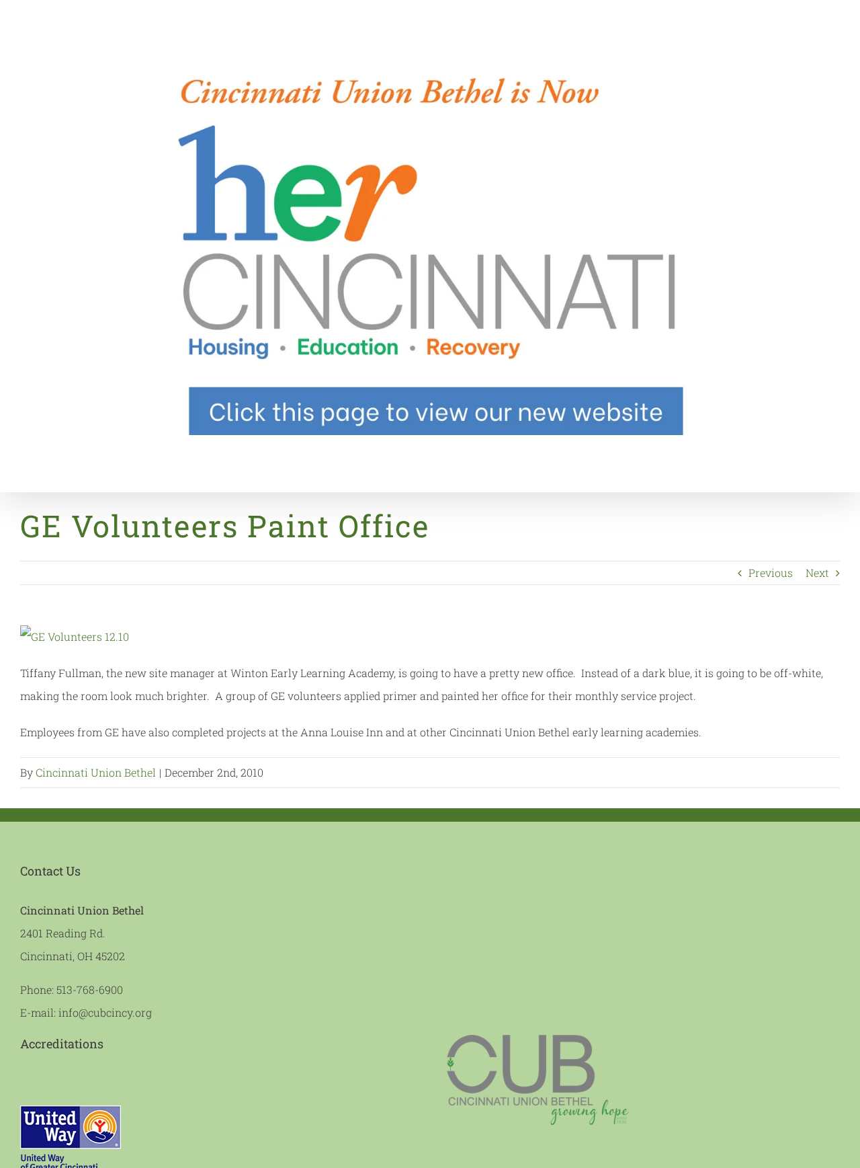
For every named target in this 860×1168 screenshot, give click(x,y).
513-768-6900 (89, 989)
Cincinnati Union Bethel (96, 772)
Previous (770, 573)
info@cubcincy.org (105, 1012)
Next (817, 573)
